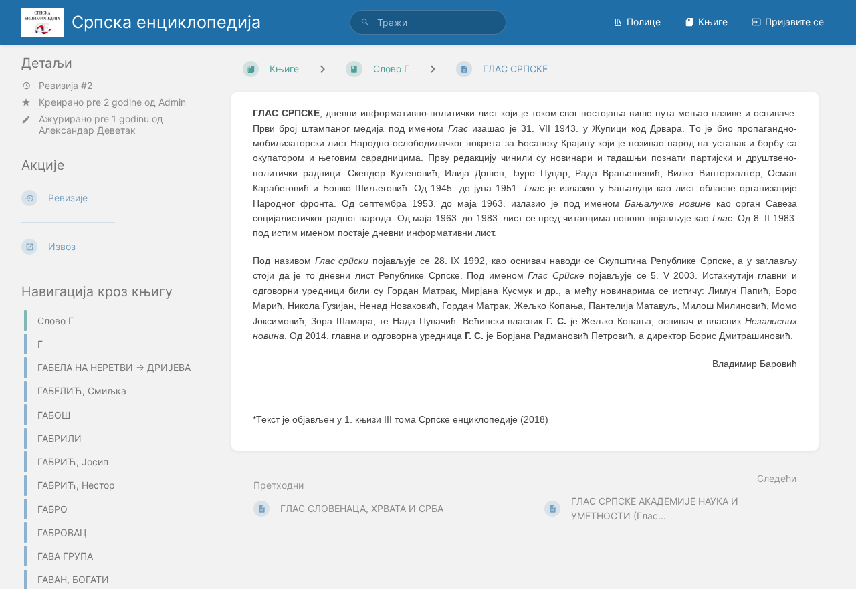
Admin (172, 102)
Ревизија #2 (65, 85)
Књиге (713, 21)
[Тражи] (365, 22)
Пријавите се (794, 21)
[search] (428, 22)
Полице (644, 21)
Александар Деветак (87, 130)
